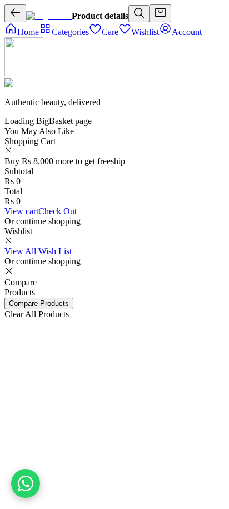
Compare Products (39, 303)
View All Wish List (38, 251)
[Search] (139, 13)
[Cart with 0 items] (160, 13)
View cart (21, 211)
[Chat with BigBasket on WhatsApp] (25, 483)
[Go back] (15, 13)
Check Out (57, 211)
